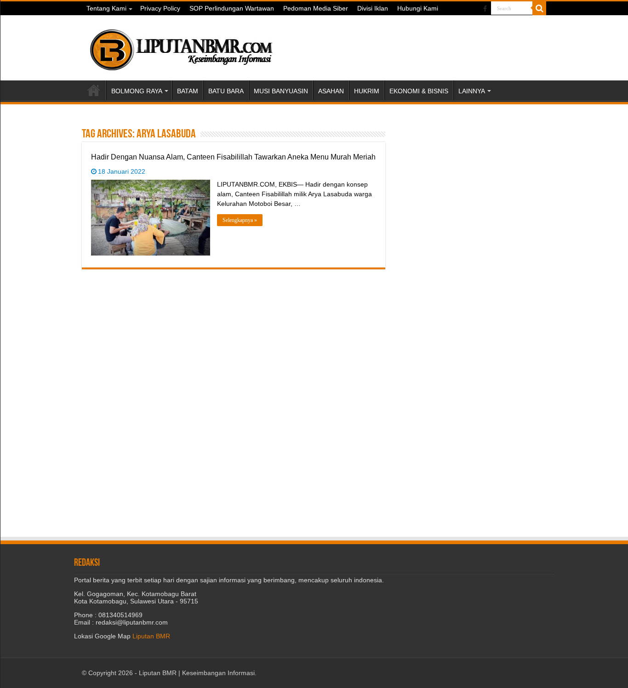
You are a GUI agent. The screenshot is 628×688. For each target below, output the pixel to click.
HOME (94, 90)
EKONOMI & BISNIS (418, 91)
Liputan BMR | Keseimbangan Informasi (197, 673)
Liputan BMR (151, 636)
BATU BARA (226, 91)
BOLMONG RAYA (136, 91)
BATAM (187, 91)
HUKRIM (366, 91)
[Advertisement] (475, 184)
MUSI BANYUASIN (281, 91)
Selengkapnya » (240, 220)
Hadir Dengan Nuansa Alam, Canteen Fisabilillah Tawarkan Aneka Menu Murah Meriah (233, 157)
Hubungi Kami (417, 8)
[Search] (539, 8)
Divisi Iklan (372, 8)
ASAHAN (331, 91)
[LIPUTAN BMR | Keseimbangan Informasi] (181, 46)
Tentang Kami (106, 8)
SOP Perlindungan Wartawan (231, 8)
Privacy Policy (160, 8)
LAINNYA (471, 91)
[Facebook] (485, 8)
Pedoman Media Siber (315, 8)
